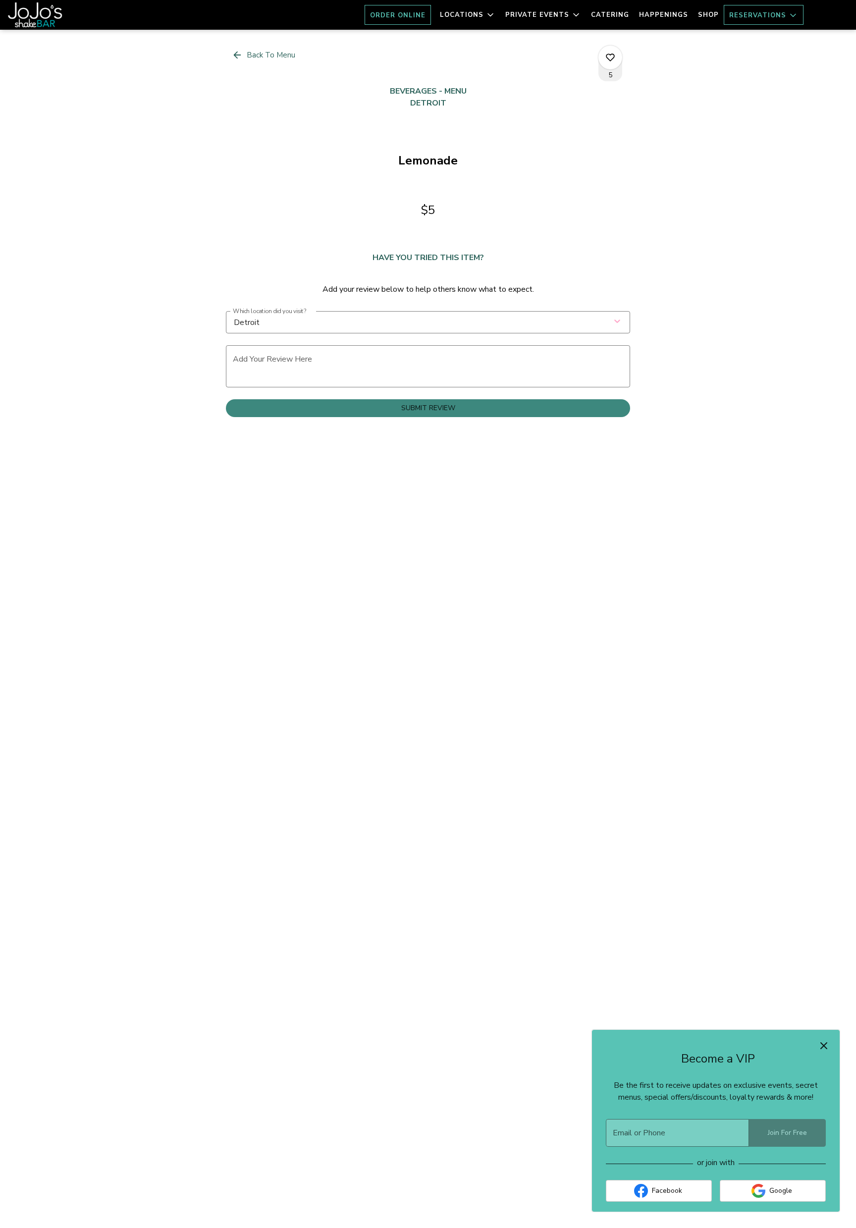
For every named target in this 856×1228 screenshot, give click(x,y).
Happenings (663, 14)
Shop (708, 14)
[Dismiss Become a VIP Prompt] (824, 1046)
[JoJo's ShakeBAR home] (52, 14)
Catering (610, 14)
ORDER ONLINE (398, 15)
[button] (467, 15)
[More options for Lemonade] (610, 57)
